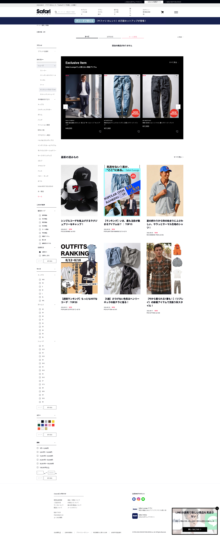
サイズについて (58, 505)
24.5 (43, 363)
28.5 (43, 391)
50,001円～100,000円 (47, 464)
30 (42, 316)
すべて (87, 37)
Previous (65, 106)
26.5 (43, 377)
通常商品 (44, 215)
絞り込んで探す (116, 12)
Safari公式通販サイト (154, 2)
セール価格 (133, 37)
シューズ (41, 66)
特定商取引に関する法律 (100, 532)
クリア (40, 261)
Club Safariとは (58, 515)
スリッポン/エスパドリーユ (48, 75)
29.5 (43, 398)
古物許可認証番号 (116, 532)
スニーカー (43, 70)
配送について (58, 508)
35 (42, 333)
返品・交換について (74, 500)
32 (42, 323)
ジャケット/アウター (45, 110)
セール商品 (45, 229)
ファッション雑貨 (44, 125)
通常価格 (110, 37)
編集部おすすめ (46, 243)
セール (40, 196)
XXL (43, 300)
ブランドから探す (100, 12)
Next (178, 106)
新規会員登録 (58, 500)
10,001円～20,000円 (46, 456)
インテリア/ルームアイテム (47, 145)
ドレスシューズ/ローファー (48, 89)
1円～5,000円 (44, 448)
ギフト (40, 181)
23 (42, 353)
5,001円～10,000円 (46, 452)
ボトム (40, 115)
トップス (41, 104)
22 (42, 346)
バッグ (40, 120)
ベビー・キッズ (43, 176)
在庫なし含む (46, 255)
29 (42, 312)
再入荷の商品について (74, 505)
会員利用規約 (68, 532)
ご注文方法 (57, 502)
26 (42, 374)
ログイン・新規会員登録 (146, 12)
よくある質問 (58, 517)
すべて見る (173, 62)
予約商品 (44, 233)
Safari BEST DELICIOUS (174, 2)
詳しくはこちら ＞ (194, 529)
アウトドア (41, 166)
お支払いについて (73, 502)
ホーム (38, 25)
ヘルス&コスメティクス (46, 140)
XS (43, 283)
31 (42, 319)
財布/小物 (41, 130)
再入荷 (44, 240)
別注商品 (44, 226)
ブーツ (42, 85)
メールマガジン (72, 508)
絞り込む (49, 261)
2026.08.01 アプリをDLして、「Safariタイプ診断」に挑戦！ (57, 5)
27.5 (43, 384)
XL (43, 297)
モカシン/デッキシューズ (47, 94)
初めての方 (57, 512)
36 (42, 337)
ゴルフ (40, 161)
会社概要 (56, 532)
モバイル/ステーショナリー (47, 150)
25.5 (43, 370)
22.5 (43, 349)
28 (42, 309)
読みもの (130, 12)
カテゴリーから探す (84, 12)
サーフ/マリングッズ (45, 155)
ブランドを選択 (43, 51)
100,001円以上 (44, 467)
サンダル (42, 80)
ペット (40, 171)
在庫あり (44, 252)
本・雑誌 (41, 191)
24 (42, 360)
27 (42, 381)
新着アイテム (46, 236)
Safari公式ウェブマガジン (134, 2)
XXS (43, 279)
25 (42, 367)
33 (42, 326)
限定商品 (44, 222)
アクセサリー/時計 (44, 135)
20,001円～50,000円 (46, 460)
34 (42, 330)
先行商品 (44, 219)
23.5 (43, 356)
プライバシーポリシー (82, 532)
